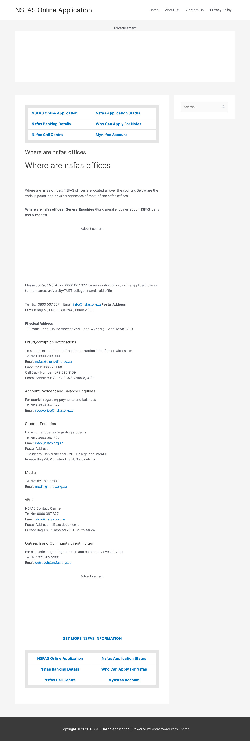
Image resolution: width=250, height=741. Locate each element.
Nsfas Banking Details (51, 124)
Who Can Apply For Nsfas (118, 124)
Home (153, 10)
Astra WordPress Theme (170, 729)
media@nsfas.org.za (51, 487)
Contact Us (195, 10)
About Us (172, 10)
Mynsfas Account (111, 135)
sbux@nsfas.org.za (50, 519)
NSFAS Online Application (53, 10)
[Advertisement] (125, 56)
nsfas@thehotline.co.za (53, 361)
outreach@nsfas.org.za (53, 562)
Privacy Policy (221, 10)
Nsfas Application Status (118, 113)
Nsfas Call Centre (47, 135)
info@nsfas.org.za (87, 304)
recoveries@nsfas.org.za (54, 410)
